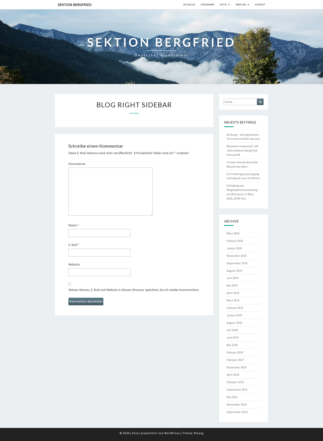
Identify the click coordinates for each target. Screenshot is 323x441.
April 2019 (233, 293)
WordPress (172, 433)
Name (73, 225)
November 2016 (237, 367)
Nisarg (199, 433)
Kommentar (76, 164)
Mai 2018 (232, 345)
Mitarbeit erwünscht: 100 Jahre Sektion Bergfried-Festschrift (242, 150)
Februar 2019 (235, 308)
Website (74, 264)
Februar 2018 (235, 352)
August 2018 (234, 323)
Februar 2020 (235, 241)
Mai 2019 (232, 285)
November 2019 (237, 256)
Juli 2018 (232, 330)
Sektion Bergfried (75, 4)
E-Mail (73, 245)
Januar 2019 (234, 315)
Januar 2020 (234, 248)
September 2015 (237, 389)
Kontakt (260, 4)
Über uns (241, 4)
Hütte (223, 4)
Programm (207, 4)
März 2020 (233, 233)
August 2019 (234, 270)
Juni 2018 (233, 337)
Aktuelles (189, 4)
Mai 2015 (232, 397)
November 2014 (237, 404)
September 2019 (237, 263)
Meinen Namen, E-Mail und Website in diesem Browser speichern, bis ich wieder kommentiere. (133, 290)
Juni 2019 (233, 278)
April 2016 (233, 374)
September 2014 (237, 412)
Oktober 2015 (235, 382)
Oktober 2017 (235, 360)
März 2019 (233, 300)
